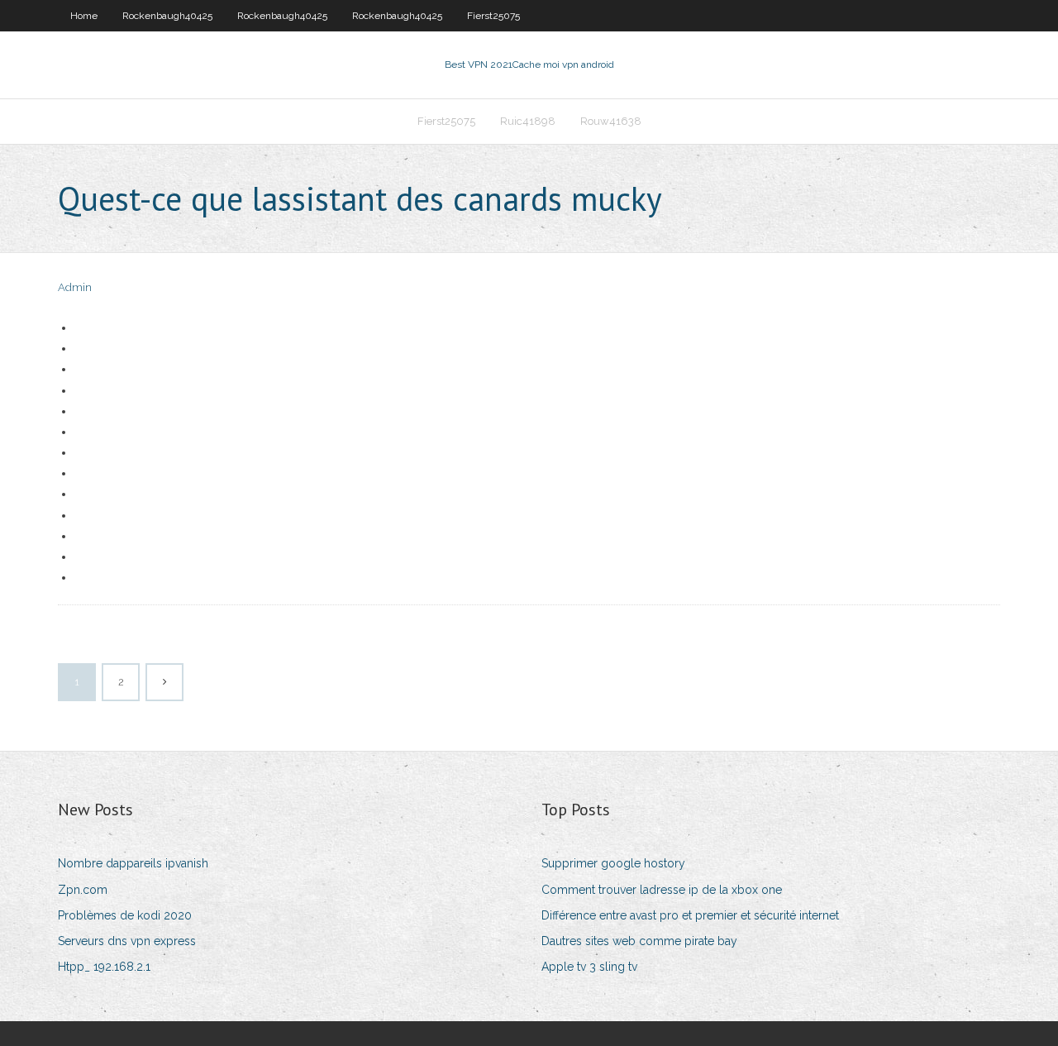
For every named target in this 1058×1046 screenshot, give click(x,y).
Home (84, 15)
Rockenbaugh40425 (167, 15)
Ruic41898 (527, 121)
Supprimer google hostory (613, 863)
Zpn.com (82, 889)
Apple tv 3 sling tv (589, 966)
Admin (75, 287)
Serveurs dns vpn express (127, 941)
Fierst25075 (493, 15)
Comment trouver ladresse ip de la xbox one (661, 889)
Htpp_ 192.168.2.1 (104, 966)
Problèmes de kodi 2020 (125, 915)
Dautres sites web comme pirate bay (639, 941)
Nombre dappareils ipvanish (133, 863)
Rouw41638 (610, 121)
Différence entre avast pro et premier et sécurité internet (690, 915)
